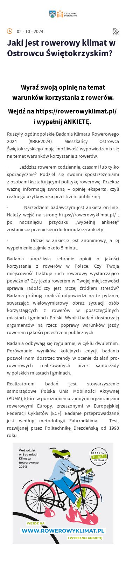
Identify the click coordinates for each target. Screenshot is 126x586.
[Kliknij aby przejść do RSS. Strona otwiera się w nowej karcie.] (116, 31)
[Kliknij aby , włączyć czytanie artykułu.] (12, 71)
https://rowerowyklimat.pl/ (76, 111)
